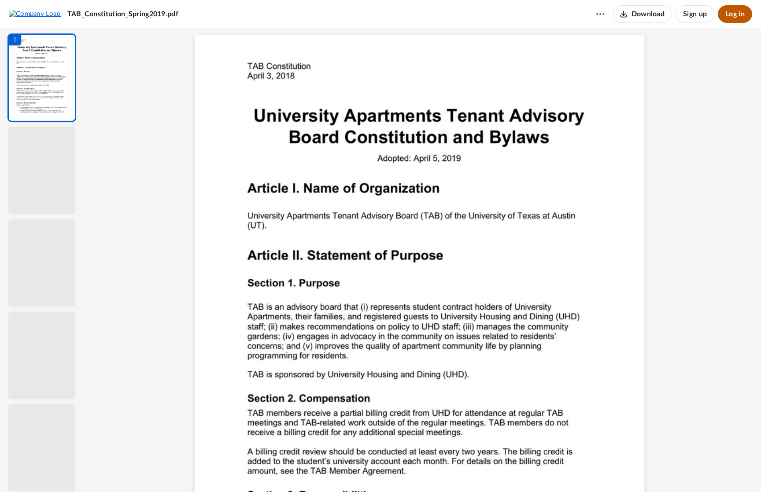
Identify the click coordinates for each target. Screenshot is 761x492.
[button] (42, 78)
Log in (735, 14)
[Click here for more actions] (600, 14)
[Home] (35, 13)
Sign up (695, 14)
